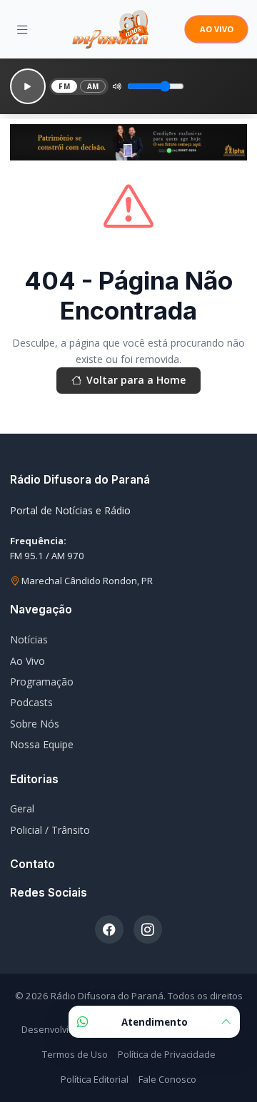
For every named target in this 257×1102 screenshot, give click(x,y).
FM (64, 86)
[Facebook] (109, 929)
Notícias (29, 639)
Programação (42, 681)
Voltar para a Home (136, 380)
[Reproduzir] (28, 86)
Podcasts (31, 702)
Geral (22, 808)
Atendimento (154, 1022)
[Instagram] (147, 929)
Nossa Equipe (42, 744)
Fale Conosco (167, 1079)
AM (93, 86)
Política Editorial (94, 1079)
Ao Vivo (27, 661)
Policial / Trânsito (50, 830)
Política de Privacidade (167, 1054)
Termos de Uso (75, 1054)
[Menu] (22, 29)
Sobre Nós (34, 723)
